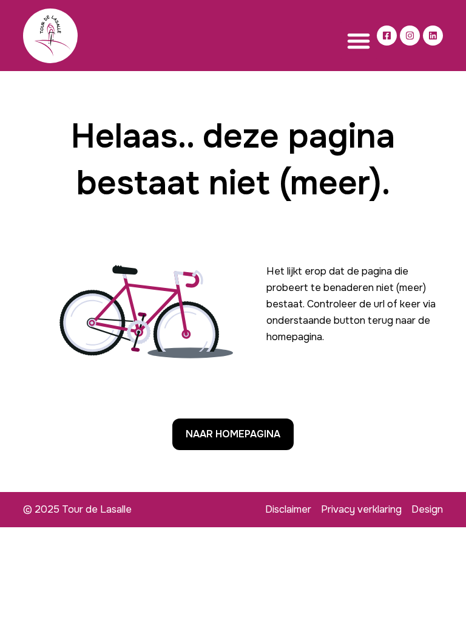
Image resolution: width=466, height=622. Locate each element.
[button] (358, 40)
